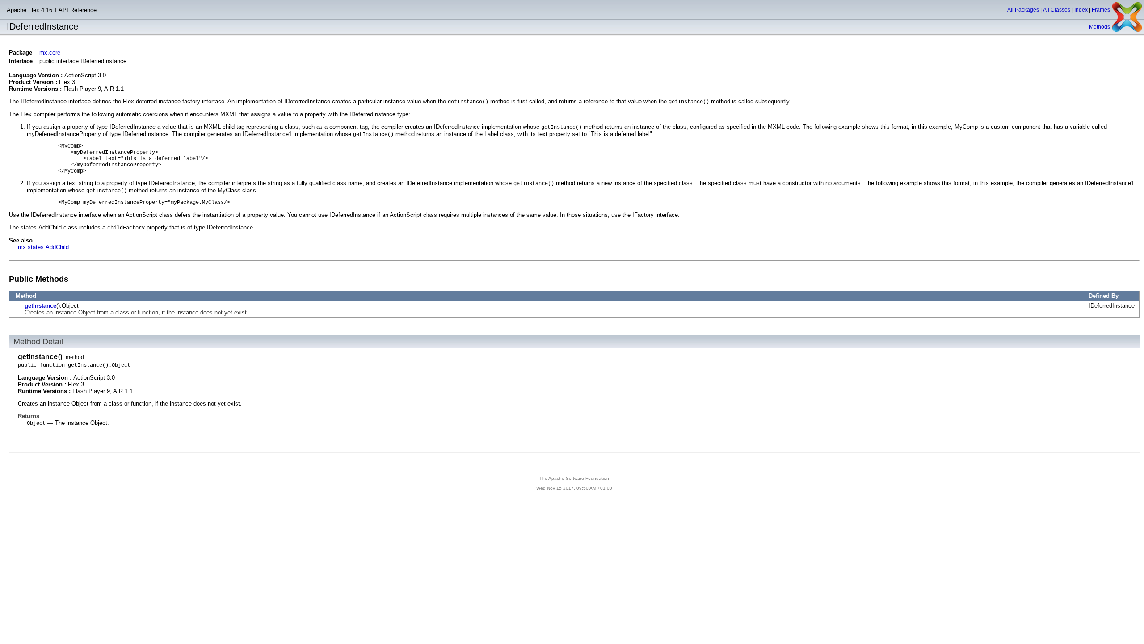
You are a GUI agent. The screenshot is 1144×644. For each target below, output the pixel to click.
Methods (1099, 27)
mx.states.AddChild (43, 247)
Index (1081, 10)
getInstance (40, 305)
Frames (1101, 10)
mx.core (49, 52)
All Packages (1023, 10)
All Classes (1056, 10)
